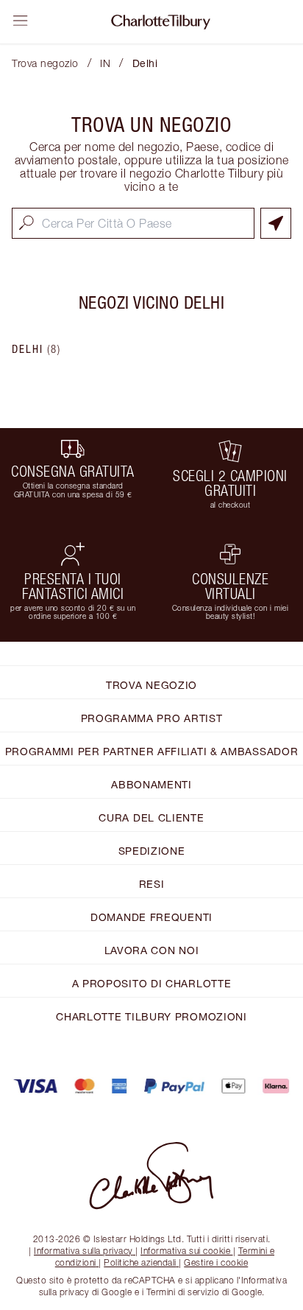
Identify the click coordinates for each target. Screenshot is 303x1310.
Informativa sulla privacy (83, 1250)
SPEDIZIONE (151, 850)
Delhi (36, 349)
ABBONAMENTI (151, 784)
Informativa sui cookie (185, 1250)
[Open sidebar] (20, 20)
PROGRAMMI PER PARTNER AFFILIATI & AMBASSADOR (152, 751)
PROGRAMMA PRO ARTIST (152, 718)
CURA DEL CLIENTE (151, 817)
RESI (152, 884)
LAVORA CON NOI (151, 950)
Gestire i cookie (216, 1262)
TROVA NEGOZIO (151, 685)
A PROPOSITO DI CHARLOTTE (152, 983)
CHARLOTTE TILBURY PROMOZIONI (151, 1016)
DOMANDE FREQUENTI (151, 917)
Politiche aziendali (140, 1262)
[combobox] (133, 223)
